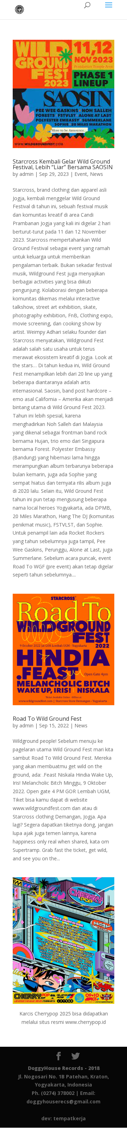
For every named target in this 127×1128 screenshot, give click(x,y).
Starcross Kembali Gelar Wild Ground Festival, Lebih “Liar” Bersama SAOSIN (63, 164)
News (96, 174)
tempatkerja (69, 1118)
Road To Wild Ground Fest (47, 718)
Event (80, 174)
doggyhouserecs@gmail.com (63, 1101)
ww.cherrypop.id (87, 1022)
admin (26, 174)
